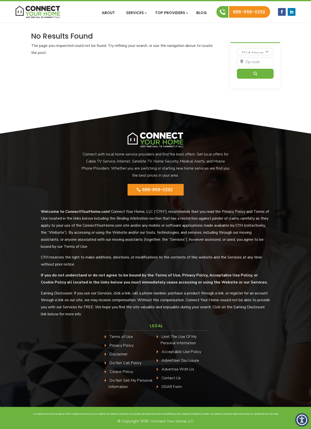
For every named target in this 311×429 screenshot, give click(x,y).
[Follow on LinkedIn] (291, 12)
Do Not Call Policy (125, 363)
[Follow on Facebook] (282, 12)
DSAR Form (172, 386)
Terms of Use (121, 336)
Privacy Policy (122, 345)
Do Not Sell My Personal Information (130, 383)
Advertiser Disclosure (180, 360)
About (108, 13)
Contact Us (171, 378)
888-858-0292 (250, 12)
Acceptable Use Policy (181, 351)
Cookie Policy (121, 371)
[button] (302, 420)
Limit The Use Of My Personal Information (179, 340)
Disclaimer (119, 354)
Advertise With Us (178, 369)
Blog (201, 13)
